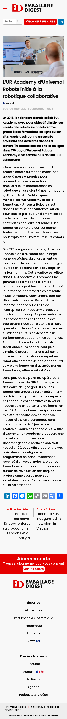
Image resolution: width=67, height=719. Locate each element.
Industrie (33, 633)
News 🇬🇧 (33, 641)
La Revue (33, 679)
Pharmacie (33, 626)
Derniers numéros (33, 656)
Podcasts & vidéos (33, 695)
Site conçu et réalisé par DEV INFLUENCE (32, 708)
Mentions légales (16, 706)
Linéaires (33, 603)
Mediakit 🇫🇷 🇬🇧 (33, 672)
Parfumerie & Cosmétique (33, 618)
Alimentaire (33, 610)
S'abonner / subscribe (40, 21)
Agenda (33, 687)
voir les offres (33, 569)
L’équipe (33, 664)
